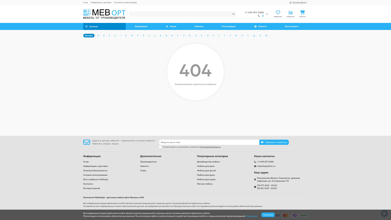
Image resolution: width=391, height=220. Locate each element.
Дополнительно (150, 156)
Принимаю (268, 215)
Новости (262, 26)
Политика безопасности (95, 170)
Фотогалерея (291, 26)
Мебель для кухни (206, 179)
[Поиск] (233, 14)
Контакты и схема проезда (125, 2)
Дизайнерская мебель (208, 161)
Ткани (143, 170)
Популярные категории (212, 156)
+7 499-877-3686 (254, 12)
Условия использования (95, 175)
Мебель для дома (206, 175)
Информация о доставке (101, 2)
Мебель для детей (206, 170)
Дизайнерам (141, 26)
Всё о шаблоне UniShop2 (95, 179)
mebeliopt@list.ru (266, 166)
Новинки (198, 26)
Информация (92, 156)
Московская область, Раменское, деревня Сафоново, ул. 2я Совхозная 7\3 (278, 179)
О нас (85, 2)
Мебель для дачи (205, 166)
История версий (91, 188)
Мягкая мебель (204, 184)
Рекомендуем (229, 26)
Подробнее (252, 216)
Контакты (88, 184)
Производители (148, 161)
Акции (173, 26)
